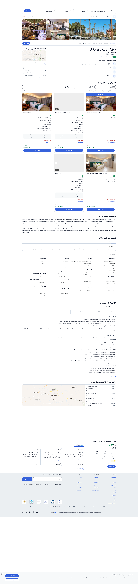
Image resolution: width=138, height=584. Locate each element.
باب (67, 416)
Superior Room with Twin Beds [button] (62, 113)
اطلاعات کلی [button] (112, 43)
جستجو (27, 10)
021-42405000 (46, 474)
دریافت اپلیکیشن (79, 480)
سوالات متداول (96, 475)
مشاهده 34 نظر (80, 458)
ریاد (114, 425)
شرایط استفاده (60, 578)
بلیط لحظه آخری (49, 497)
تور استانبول (34, 497)
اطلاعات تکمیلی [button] (96, 465)
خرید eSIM (114, 488)
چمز (90, 420)
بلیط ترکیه (65, 497)
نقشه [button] (44, 63)
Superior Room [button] (27, 113)
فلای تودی (55, 502)
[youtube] (37, 502)
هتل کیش (74, 497)
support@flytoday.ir (28, 474)
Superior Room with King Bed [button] (94, 113)
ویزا (115, 478)
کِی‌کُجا (115, 490)
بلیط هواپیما (113, 467)
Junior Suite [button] (58, 173)
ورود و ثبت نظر (111, 456)
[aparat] (23, 502)
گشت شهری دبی (28, 497)
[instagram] (33, 502)
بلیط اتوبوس (113, 475)
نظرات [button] (80, 43)
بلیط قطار (114, 472)
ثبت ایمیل (27, 469)
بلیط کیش (69, 497)
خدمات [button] (114, 465)
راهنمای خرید (96, 470)
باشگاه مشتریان (96, 478)
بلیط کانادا (60, 497)
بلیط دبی (99, 497)
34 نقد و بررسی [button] (104, 56)
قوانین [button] (89, 43)
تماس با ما (80, 470)
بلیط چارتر (114, 497)
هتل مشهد (79, 497)
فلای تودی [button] (80, 465)
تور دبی (39, 497)
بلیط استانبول (104, 497)
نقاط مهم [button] (84, 43)
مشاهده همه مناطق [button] (42, 77)
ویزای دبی (43, 497)
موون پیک (113, 420)
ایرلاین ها (109, 497)
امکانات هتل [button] (94, 43)
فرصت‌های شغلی (79, 472)
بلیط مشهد (94, 497)
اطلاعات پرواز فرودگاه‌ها (112, 493)
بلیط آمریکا (55, 497)
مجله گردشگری (79, 475)
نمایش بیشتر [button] (113, 376)
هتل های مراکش (103, 16)
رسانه (81, 483)
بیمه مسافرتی (113, 485)
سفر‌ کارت (80, 478)
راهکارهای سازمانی (96, 483)
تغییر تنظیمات (12, 580)
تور (115, 480)
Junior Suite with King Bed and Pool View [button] (97, 173)
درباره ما (81, 467)
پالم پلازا (89, 416)
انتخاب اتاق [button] (106, 43)
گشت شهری (114, 483)
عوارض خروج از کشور (95, 480)
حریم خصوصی (67, 578)
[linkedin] (30, 502)
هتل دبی (84, 497)
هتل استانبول (89, 497)
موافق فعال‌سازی (12, 576)
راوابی (90, 425)
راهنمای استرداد (96, 467)
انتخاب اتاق (26, 43)
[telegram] (27, 502)
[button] (32, 17)
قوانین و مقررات (96, 472)
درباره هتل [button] (100, 43)
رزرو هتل (110, 16)
